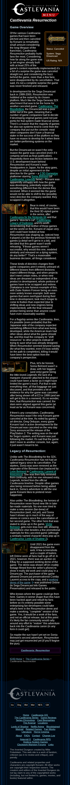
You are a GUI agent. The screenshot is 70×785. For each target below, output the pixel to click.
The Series (37, 659)
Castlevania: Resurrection (35, 650)
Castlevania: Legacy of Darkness (30, 221)
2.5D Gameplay (49, 173)
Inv (12, 705)
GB (47, 705)
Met (33, 705)
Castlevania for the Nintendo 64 (28, 217)
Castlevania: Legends (22, 179)
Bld (26, 705)
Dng (19, 705)
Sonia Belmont (40, 176)
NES (40, 705)
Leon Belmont (18, 471)
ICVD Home (16, 659)
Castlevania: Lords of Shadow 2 (28, 538)
